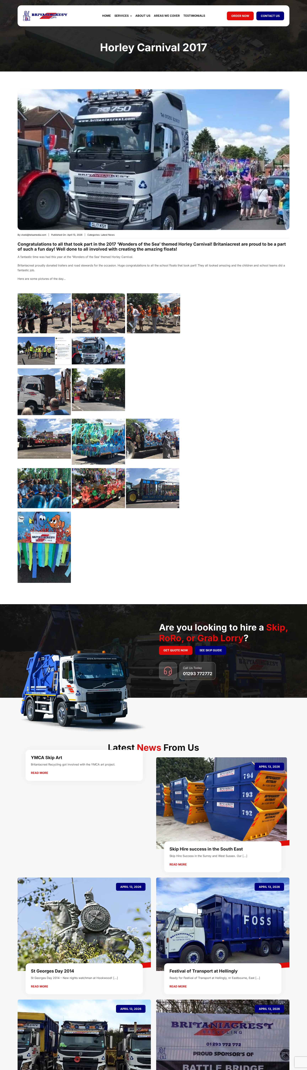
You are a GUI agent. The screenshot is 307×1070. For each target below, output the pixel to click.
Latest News (108, 234)
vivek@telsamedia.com (33, 234)
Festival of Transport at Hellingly (203, 971)
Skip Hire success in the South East (206, 849)
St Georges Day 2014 (52, 971)
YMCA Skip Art (46, 757)
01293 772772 (197, 673)
